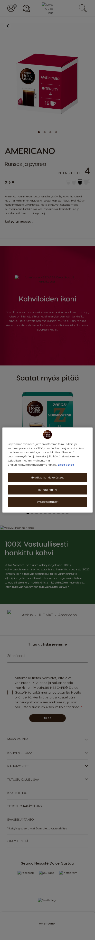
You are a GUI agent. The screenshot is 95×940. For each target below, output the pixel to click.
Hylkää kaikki (47, 489)
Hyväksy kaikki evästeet (47, 477)
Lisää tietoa (66, 464)
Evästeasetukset (48, 501)
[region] (47, 470)
